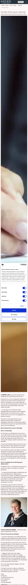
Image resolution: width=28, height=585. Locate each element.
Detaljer (22, 306)
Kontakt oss (20, 2)
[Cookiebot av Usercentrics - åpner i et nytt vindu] (20, 265)
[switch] (24, 292)
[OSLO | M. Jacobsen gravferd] (6, 2)
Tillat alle (14, 310)
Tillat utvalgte (14, 314)
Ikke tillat (14, 319)
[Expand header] (26, 2)
